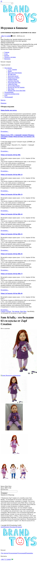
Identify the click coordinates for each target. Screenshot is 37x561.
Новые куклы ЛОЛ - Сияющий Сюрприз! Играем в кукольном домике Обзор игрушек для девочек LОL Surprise (18, 136)
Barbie (10, 71)
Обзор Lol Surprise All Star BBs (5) (11, 234)
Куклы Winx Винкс (14, 85)
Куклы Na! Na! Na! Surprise (16, 87)
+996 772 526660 (6, 36)
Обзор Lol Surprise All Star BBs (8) (11, 293)
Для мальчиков (8, 92)
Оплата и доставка (10, 57)
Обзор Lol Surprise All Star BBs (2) (11, 174)
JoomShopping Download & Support (11, 527)
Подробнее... (5, 131)
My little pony (12, 74)
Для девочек (8, 68)
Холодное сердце (13, 76)
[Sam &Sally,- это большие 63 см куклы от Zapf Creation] (14, 389)
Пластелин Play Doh (14, 82)
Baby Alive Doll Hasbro (15, 73)
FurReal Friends (12, 79)
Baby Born (11, 89)
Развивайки (29, 553)
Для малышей (8, 97)
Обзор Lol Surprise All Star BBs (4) (11, 214)
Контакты (7, 58)
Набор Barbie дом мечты (9, 110)
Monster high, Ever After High (16, 90)
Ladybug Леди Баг (13, 81)
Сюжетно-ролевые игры (11, 94)
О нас (6, 54)
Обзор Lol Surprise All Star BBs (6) (11, 254)
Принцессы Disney (13, 77)
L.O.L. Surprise (12, 69)
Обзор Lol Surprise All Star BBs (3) (11, 194)
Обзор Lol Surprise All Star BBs (10, 155)
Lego (5, 95)
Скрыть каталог (5, 65)
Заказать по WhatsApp (7, 495)
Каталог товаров (6, 62)
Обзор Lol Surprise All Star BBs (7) (11, 273)
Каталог (6, 55)
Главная (6, 52)
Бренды (3, 100)
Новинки (3, 103)
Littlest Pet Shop (12, 84)
